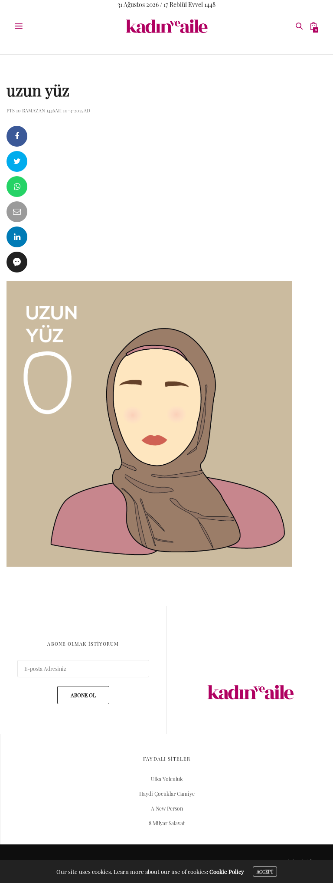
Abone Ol (83, 695)
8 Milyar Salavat (167, 823)
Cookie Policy (226, 871)
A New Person (167, 808)
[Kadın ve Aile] (166, 26)
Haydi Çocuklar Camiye (167, 793)
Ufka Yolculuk (167, 778)
